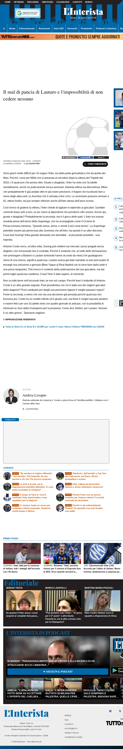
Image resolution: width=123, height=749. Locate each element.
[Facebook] (110, 711)
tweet (100, 157)
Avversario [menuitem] (44, 28)
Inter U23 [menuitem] (59, 28)
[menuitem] (4, 28)
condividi (85, 157)
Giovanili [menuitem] (72, 28)
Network (19, 2)
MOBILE (89, 2)
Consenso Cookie (73, 737)
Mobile (68, 716)
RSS (66, 720)
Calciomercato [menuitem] (27, 28)
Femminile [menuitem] (86, 28)
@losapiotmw (32, 164)
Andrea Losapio (13, 164)
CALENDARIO (62, 2)
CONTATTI (77, 2)
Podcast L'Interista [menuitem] (106, 28)
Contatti (69, 724)
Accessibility (71, 729)
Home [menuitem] (12, 28)
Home (8, 2)
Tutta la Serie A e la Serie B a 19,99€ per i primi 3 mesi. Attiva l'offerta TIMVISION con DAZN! (54, 326)
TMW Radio (47, 2)
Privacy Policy (72, 733)
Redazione (33, 2)
